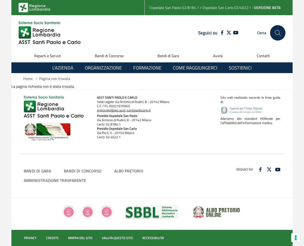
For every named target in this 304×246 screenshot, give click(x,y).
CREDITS (52, 238)
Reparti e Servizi (47, 56)
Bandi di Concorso (109, 56)
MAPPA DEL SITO (80, 238)
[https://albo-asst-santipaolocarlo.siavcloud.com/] (216, 211)
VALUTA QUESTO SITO (117, 238)
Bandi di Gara (168, 56)
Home (28, 78)
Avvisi (218, 56)
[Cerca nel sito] (277, 33)
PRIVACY (30, 238)
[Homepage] (50, 33)
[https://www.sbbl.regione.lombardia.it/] (151, 211)
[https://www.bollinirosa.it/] (87, 211)
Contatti (263, 56)
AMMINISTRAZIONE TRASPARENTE (55, 180)
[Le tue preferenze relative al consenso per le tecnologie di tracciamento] (295, 237)
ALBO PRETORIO (128, 171)
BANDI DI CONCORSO (82, 171)
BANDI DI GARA (37, 171)
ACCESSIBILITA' (153, 238)
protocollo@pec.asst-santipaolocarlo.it (124, 110)
